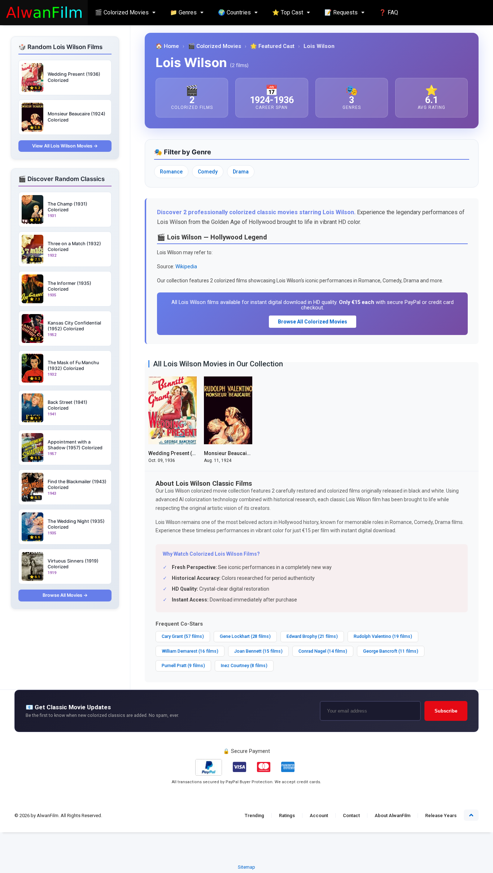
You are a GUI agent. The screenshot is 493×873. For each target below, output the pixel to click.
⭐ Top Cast (287, 12)
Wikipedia (186, 266)
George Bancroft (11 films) (390, 651)
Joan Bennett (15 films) (258, 651)
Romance (171, 172)
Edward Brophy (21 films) (312, 636)
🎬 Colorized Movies (122, 12)
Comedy (208, 172)
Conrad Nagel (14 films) (322, 651)
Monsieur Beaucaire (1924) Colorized (248, 453)
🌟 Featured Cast (272, 46)
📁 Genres (183, 12)
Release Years (441, 815)
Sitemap (246, 867)
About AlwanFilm (392, 815)
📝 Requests (341, 12)
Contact (351, 815)
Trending (254, 815)
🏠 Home (167, 46)
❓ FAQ (388, 12)
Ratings (287, 815)
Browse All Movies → (65, 595)
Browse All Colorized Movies (312, 322)
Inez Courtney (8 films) (244, 665)
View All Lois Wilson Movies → (65, 146)
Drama (241, 172)
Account (319, 815)
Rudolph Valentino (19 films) (383, 636)
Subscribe (446, 711)
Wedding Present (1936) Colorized (189, 453)
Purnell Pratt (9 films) (183, 665)
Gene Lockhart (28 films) (245, 636)
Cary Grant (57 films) (183, 636)
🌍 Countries (234, 12)
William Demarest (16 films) (190, 651)
